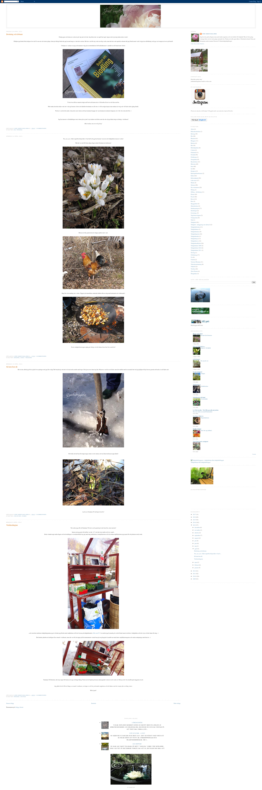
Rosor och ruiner (198, 334)
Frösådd (19, 129)
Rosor (192, 199)
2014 (194, 522)
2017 (194, 514)
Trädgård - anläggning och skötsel (200, 225)
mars (196, 562)
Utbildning (194, 255)
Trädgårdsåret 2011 (196, 250)
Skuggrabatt (194, 204)
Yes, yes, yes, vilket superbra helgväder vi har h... (207, 554)
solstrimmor (196, 359)
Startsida (93, 703)
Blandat (193, 138)
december (197, 527)
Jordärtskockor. (204, 386)
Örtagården (194, 273)
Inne (192, 166)
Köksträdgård (194, 178)
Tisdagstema (194, 218)
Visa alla (254, 454)
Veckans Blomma (195, 262)
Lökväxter (17, 516)
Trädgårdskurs (195, 229)
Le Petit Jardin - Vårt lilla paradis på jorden (205, 410)
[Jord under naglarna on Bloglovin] (199, 121)
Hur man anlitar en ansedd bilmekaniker (202, 412)
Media (192, 183)
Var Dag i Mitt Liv (198, 416)
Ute (192, 257)
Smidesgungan (195, 208)
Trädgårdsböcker (195, 227)
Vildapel (203, 373)
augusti (197, 538)
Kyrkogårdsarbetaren (196, 173)
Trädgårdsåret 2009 (196, 246)
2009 (194, 579)
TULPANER (204, 399)
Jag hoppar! (137, 744)
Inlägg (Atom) (19, 707)
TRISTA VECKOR (206, 348)
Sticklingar (194, 211)
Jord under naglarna (209, 33)
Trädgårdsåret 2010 (196, 248)
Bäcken (193, 143)
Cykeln (193, 150)
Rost (192, 201)
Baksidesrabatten (195, 131)
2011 (194, 573)
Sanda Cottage (197, 429)
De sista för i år (204, 361)
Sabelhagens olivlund (199, 397)
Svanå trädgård (197, 372)
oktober (197, 533)
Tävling (193, 253)
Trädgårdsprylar (195, 234)
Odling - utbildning (196, 192)
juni (196, 543)
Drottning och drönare (14, 34)
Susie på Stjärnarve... (199, 346)
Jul (191, 169)
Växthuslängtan (12, 525)
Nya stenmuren (195, 187)
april (196, 549)
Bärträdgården (195, 148)
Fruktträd (193, 152)
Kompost (193, 171)
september (197, 535)
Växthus (23, 696)
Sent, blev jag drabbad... (206, 430)
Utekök (193, 259)
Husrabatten (194, 162)
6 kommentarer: (41, 356)
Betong (193, 134)
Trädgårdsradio (195, 236)
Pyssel (192, 197)
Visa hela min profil (197, 43)
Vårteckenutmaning (196, 264)
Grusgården (194, 159)
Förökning (194, 157)
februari (197, 565)
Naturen (193, 185)
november (197, 530)
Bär (192, 145)
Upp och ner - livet (137, 733)
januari (197, 568)
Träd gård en (196, 384)
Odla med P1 (96, 633)
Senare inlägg (10, 703)
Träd (192, 220)
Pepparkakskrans (205, 418)
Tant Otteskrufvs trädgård (200, 441)
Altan (192, 129)
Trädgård (28, 357)
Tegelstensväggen (196, 215)
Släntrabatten (194, 206)
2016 (194, 517)
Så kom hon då (11, 367)
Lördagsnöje (137, 722)
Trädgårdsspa (194, 238)
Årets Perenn (194, 271)
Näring (193, 190)
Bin (15, 129)
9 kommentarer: (41, 514)
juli (196, 541)
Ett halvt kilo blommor (206, 335)
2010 (194, 576)
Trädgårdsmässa (195, 232)
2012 (194, 571)
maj (196, 546)
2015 (194, 520)
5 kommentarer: (41, 128)
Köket (22, 357)
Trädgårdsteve (195, 241)
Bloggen (193, 141)
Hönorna (17, 357)
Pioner (24, 516)
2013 (194, 525)
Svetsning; (194, 213)
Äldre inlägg (176, 703)
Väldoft (193, 266)
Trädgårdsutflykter (196, 243)
